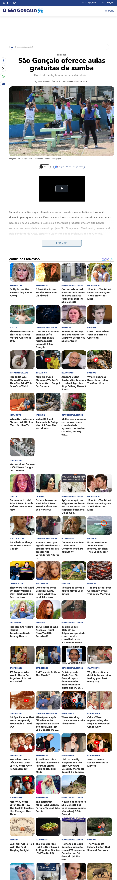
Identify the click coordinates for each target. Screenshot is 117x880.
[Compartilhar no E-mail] (3, 84)
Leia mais (61, 243)
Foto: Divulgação (53, 159)
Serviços (61, 55)
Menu (111, 11)
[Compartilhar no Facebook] (3, 60)
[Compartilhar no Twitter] (3, 68)
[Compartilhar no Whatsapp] (3, 76)
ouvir (46, 167)
